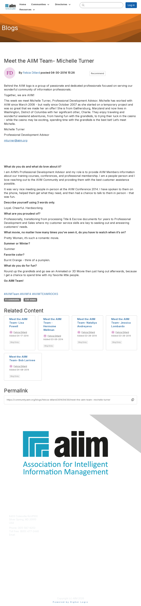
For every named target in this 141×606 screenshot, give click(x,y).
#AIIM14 (25, 294)
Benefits (13, 560)
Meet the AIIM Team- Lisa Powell (18, 322)
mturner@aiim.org (15, 140)
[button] (40, 4)
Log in (131, 5)
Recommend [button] (97, 73)
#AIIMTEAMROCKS (45, 294)
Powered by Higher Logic (70, 602)
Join (11, 557)
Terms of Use (16, 589)
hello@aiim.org (24, 534)
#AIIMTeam (11, 294)
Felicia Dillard (31, 72)
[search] (83, 5)
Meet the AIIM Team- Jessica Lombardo (121, 322)
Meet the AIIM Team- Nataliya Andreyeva (87, 322)
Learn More (15, 563)
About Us (14, 586)
